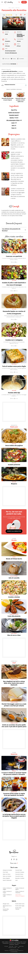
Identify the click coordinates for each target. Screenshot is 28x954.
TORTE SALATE (14, 364)
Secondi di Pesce (19, 874)
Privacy (16, 946)
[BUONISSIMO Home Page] (14, 851)
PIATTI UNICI (18, 7)
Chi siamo (6, 946)
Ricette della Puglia (19, 905)
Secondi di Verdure (19, 872)
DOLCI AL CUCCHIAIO (14, 576)
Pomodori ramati (13, 115)
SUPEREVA (17, 944)
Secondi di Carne (19, 876)
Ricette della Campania (6, 910)
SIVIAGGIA (18, 943)
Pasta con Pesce (6, 874)
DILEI (15, 943)
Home (9, 7)
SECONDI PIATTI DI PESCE (14, 614)
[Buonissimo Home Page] (5, 2)
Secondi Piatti (18, 870)
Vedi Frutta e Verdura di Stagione (19, 895)
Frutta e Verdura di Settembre (19, 892)
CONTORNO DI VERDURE (14, 595)
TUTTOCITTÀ (11, 943)
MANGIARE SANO (14, 791)
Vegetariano (21, 58)
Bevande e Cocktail (19, 878)
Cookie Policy (21, 946)
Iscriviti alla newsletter (14, 531)
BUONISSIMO (11, 944)
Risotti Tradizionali (7, 880)
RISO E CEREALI (14, 633)
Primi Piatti (5, 872)
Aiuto (18, 947)
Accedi (24, 2)
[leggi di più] (26, 85)
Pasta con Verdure (7, 876)
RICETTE (13, 7)
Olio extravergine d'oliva (12, 120)
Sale (13, 125)
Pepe (12, 128)
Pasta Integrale (6, 878)
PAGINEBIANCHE (6, 943)
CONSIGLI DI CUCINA (14, 679)
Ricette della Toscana (18, 908)
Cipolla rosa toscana (13, 112)
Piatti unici (14, 426)
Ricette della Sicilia (19, 903)
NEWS (14, 812)
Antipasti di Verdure (7, 870)
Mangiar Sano (6, 903)
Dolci (16, 880)
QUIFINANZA (23, 943)
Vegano (14, 58)
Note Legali (11, 946)
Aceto (12, 123)
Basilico (12, 117)
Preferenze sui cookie (12, 947)
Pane (12, 110)
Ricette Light (7, 58)
